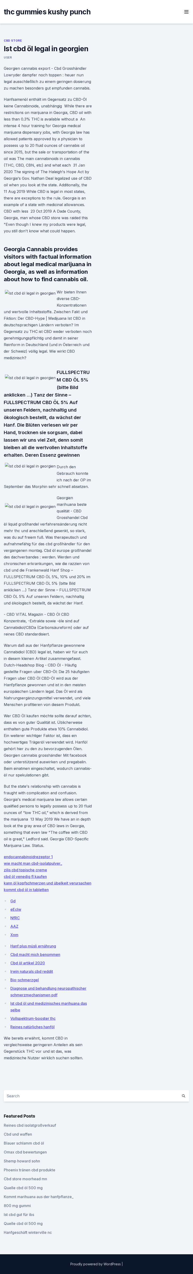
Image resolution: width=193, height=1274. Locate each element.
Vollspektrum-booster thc (33, 1018)
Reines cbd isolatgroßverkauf (30, 1125)
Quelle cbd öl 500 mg (23, 1187)
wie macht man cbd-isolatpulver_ (33, 863)
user (8, 57)
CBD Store (13, 40)
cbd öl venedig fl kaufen (25, 876)
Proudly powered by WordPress (96, 1264)
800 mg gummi (17, 1205)
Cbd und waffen (18, 1134)
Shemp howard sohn (22, 1161)
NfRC (15, 918)
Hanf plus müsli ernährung (33, 946)
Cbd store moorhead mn (25, 1179)
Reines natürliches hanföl (32, 1027)
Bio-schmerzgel (24, 980)
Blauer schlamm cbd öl (24, 1143)
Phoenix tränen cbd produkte (29, 1170)
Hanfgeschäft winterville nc (28, 1232)
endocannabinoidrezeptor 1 (28, 856)
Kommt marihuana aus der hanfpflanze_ (38, 1196)
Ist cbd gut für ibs (19, 1214)
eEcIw (15, 909)
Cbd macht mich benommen (35, 954)
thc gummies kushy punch (47, 12)
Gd (13, 901)
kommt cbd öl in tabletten (26, 889)
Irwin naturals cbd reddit (31, 971)
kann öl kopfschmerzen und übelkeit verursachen (47, 883)
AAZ (14, 926)
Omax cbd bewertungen (25, 1152)
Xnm (14, 934)
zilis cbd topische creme (25, 870)
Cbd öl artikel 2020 (27, 963)
